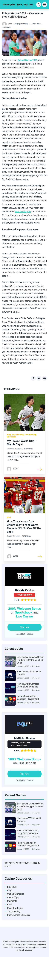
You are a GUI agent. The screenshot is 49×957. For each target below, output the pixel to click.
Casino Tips (13, 897)
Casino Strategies (15, 894)
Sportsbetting (23, 24)
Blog (16, 24)
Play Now (24, 627)
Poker (10, 904)
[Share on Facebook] (33, 378)
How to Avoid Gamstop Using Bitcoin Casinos (28, 685)
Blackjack (11, 887)
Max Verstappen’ (23, 211)
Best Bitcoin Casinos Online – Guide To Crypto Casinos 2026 (30, 660)
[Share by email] (44, 378)
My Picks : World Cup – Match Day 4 (22, 442)
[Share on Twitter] (38, 378)
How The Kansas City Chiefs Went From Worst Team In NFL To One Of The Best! (24, 526)
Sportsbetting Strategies (18, 915)
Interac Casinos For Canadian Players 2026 (28, 697)
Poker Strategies (15, 908)
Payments (12, 901)
